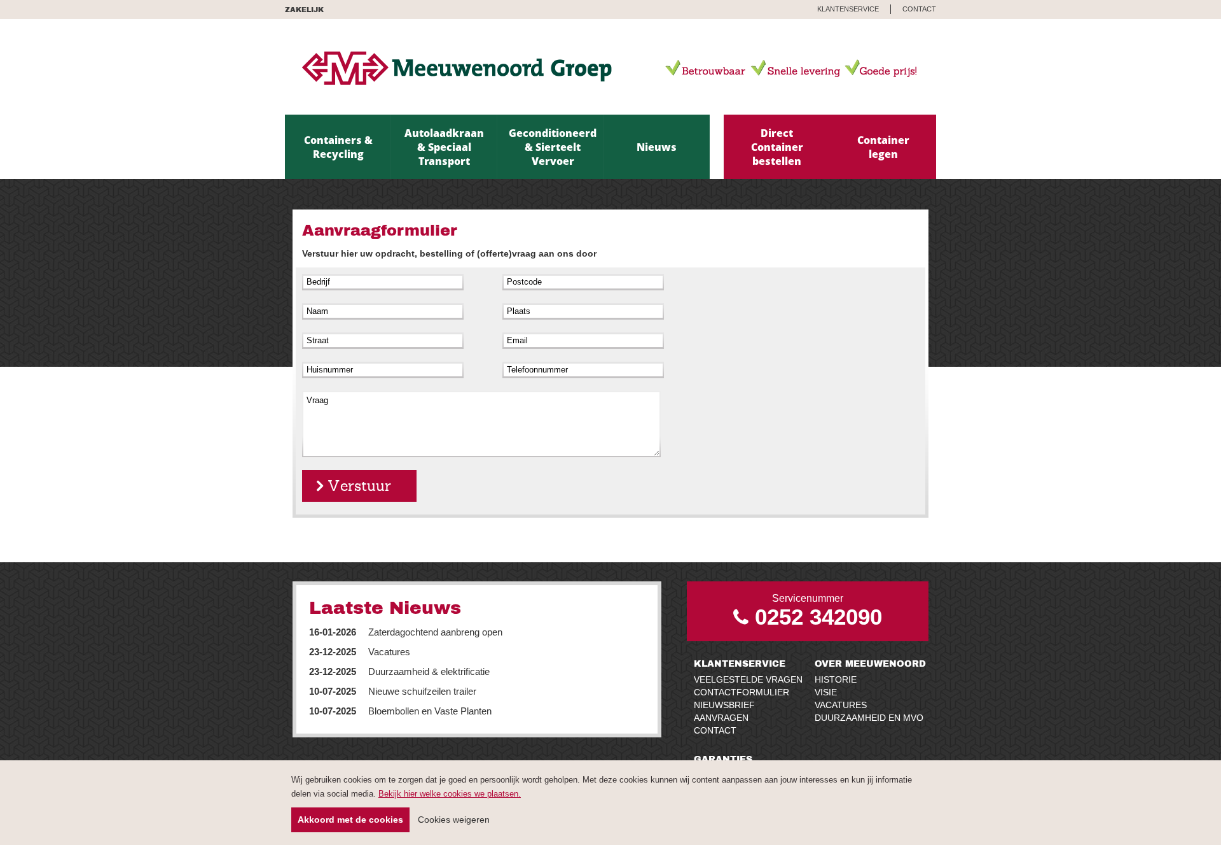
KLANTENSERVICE (848, 9)
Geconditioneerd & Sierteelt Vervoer (553, 147)
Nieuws (657, 147)
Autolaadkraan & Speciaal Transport (444, 147)
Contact (715, 730)
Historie (836, 679)
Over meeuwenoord (870, 663)
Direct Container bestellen (777, 147)
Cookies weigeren (454, 819)
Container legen (883, 147)
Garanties (723, 759)
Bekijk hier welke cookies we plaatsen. (449, 794)
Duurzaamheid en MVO (869, 718)
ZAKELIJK (304, 9)
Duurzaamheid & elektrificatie (399, 671)
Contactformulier (741, 692)
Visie (826, 692)
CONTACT (919, 9)
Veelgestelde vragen (748, 679)
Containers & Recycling (338, 147)
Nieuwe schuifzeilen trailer (392, 691)
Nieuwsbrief (724, 705)
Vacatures (359, 651)
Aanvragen (721, 718)
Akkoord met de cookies (350, 819)
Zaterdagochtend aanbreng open (405, 632)
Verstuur (359, 485)
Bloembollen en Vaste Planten (400, 711)
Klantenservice (739, 663)
